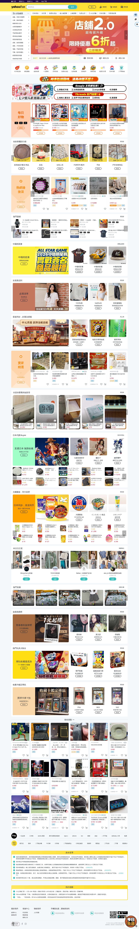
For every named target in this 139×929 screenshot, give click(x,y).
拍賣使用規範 (118, 924)
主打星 (44, 13)
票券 (29, 843)
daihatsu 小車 (116, 836)
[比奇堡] (79, 87)
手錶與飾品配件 (17, 33)
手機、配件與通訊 (18, 52)
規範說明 (89, 867)
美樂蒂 (89, 843)
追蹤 (26, 579)
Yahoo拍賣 (18, 7)
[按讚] (31, 420)
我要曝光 (21, 128)
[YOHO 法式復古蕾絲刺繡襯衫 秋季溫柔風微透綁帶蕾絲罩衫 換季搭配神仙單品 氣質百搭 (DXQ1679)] (64, 555)
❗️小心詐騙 (92, 13)
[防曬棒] (118, 87)
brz (82, 836)
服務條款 (107, 924)
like (44, 209)
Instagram (25, 924)
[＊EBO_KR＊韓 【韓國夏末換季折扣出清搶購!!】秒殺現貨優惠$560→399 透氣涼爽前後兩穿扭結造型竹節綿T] (108, 560)
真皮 (96, 836)
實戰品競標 (121, 244)
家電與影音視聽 (17, 55)
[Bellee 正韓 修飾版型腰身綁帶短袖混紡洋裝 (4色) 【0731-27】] (79, 560)
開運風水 (125, 843)
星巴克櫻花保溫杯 (54, 836)
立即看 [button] (24, 264)
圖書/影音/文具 (17, 23)
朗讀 (135, 15)
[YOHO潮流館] (55, 569)
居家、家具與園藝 (18, 42)
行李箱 (57, 843)
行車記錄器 (79, 843)
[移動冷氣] (60, 87)
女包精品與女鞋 (17, 30)
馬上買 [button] (79, 344)
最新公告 (25, 917)
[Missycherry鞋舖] (26, 569)
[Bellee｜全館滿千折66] (84, 569)
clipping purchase (48, 209)
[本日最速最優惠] (130, 921)
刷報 (13, 836)
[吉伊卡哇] (79, 96)
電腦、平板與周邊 (18, 49)
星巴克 (22, 843)
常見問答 (25, 912)
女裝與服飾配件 (17, 26)
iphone (74, 836)
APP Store (123, 912)
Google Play (123, 916)
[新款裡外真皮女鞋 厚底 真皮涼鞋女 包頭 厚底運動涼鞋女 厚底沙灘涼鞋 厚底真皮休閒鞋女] (22, 560)
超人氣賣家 (63, 13)
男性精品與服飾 (17, 36)
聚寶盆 (98, 843)
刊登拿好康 (112, 13)
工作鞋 (31, 836)
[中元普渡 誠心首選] (79, 35)
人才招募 (36, 912)
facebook (22, 924)
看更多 (122, 141)
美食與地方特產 (17, 58)
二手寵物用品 (67, 843)
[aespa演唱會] (98, 87)
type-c (66, 836)
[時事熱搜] (69, 79)
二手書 (116, 843)
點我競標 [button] (79, 272)
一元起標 (22, 836)
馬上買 (122, 317)
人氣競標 (73, 13)
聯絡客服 (25, 915)
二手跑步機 (38, 843)
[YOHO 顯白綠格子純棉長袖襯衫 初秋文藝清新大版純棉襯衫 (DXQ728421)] (50, 560)
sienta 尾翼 (41, 836)
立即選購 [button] (79, 676)
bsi (15, 924)
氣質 (125, 836)
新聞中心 (14, 912)
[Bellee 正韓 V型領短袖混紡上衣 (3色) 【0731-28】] (93, 555)
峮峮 (88, 836)
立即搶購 (41, 133)
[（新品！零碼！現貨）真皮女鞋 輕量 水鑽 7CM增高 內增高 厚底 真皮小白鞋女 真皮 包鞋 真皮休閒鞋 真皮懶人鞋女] (35, 555)
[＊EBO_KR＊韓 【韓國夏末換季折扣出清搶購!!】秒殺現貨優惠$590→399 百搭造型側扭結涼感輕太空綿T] (121, 555)
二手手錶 (104, 836)
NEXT (126, 158)
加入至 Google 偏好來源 (135, 19)
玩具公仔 (82, 13)
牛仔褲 (48, 843)
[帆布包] (98, 96)
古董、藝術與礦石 (18, 20)
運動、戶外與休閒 (18, 46)
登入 (92, 7)
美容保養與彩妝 (17, 39)
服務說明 (14, 915)
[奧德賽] (118, 96)
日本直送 (35, 13)
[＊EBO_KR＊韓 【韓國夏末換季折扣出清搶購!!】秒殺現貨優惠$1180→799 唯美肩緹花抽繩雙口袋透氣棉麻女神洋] (121, 564)
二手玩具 (106, 843)
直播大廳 (121, 587)
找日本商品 (121, 435)
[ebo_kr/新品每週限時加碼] (112, 569)
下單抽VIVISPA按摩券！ (46, 58)
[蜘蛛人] (60, 96)
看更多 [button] (24, 300)
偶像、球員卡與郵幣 (18, 17)
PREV (12, 158)
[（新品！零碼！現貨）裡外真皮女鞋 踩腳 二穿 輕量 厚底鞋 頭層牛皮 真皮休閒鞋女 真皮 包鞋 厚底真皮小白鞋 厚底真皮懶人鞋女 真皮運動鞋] (35, 564)
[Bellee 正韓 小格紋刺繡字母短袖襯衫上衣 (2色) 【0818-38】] (93, 564)
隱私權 (112, 924)
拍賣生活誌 (53, 13)
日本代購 (102, 13)
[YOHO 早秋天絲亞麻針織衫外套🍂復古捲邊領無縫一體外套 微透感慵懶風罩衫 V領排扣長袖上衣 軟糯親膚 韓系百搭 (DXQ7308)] (64, 564)
